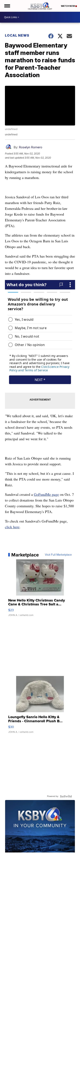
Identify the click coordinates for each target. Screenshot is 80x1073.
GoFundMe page (46, 494)
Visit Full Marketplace (58, 554)
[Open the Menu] (7, 6)
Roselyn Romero (30, 147)
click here (12, 526)
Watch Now (68, 6)
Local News (17, 35)
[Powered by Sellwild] (66, 796)
